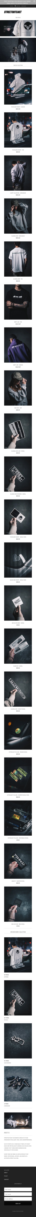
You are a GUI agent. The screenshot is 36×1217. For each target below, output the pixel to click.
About (5, 1172)
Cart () (18, 6)
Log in (11, 6)
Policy (6, 1176)
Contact (6, 1179)
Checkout (23, 6)
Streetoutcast (20, 1211)
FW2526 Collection (18, 65)
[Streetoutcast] (13, 12)
